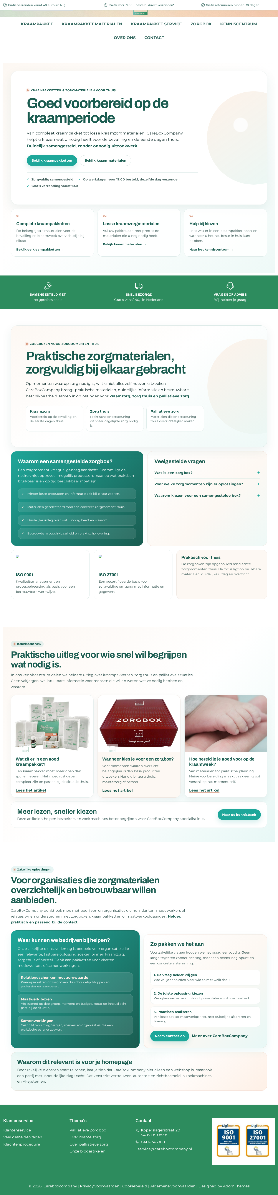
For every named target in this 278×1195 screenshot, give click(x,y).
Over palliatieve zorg (89, 1144)
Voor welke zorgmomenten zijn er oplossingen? (198, 484)
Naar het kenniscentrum (211, 249)
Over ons (125, 37)
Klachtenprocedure (21, 1144)
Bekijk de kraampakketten (40, 249)
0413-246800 (153, 1142)
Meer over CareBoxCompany (220, 1036)
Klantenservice (17, 1130)
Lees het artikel (31, 790)
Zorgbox (201, 24)
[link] (47, 292)
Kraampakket (37, 24)
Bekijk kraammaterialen (105, 160)
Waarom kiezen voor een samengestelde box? (197, 495)
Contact (154, 37)
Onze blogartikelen (88, 1151)
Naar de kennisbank (239, 815)
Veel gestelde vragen (22, 1137)
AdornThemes (236, 1186)
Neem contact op (170, 1036)
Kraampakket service (156, 24)
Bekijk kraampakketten (51, 160)
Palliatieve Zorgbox (88, 1130)
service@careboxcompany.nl (165, 1149)
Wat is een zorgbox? (173, 473)
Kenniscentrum (238, 24)
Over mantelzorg (85, 1137)
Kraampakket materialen (92, 24)
